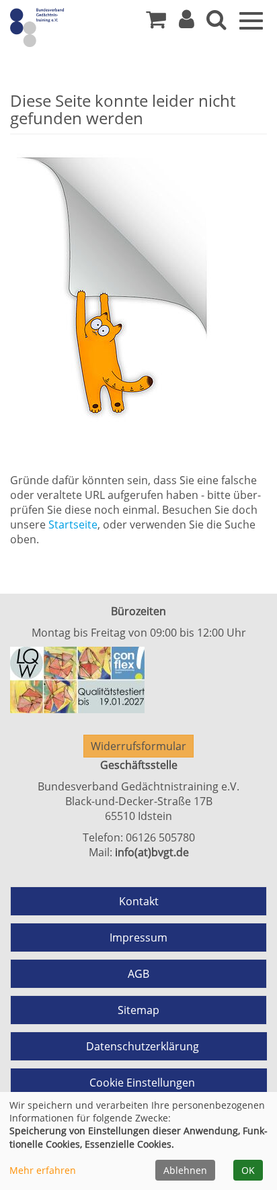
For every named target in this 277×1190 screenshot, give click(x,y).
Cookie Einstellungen (142, 1082)
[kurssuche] (216, 22)
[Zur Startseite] (60, 27)
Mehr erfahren (42, 1170)
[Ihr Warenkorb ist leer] (156, 22)
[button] (186, 22)
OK (248, 1170)
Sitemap (138, 1010)
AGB (138, 973)
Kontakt (139, 901)
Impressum (138, 937)
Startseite (72, 524)
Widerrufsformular (138, 746)
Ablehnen (185, 1170)
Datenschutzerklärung (142, 1046)
